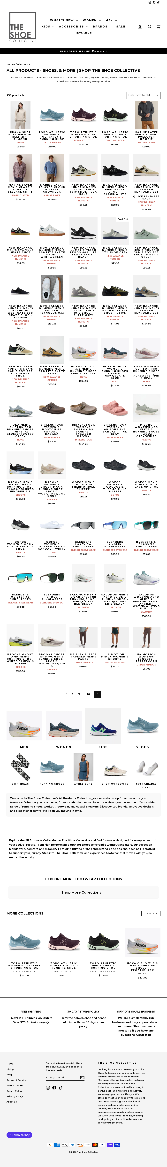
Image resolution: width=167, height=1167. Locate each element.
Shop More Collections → (83, 892)
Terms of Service (16, 1080)
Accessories (72, 26)
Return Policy (14, 1091)
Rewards (83, 32)
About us (12, 1101)
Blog (9, 1074)
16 (88, 694)
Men (110, 20)
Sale (120, 26)
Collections (22, 64)
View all (151, 913)
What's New (62, 20)
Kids (47, 26)
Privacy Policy (15, 1096)
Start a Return (15, 1085)
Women (90, 20)
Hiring (10, 1069)
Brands (101, 26)
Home (10, 64)
